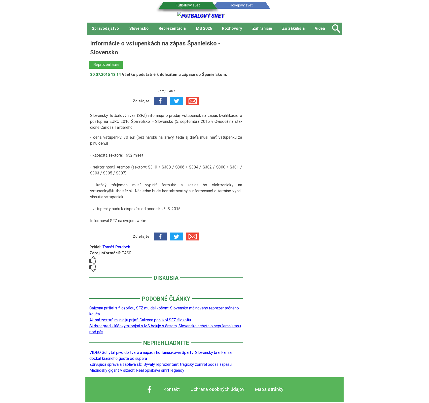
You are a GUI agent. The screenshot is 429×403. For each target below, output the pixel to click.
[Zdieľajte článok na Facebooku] (160, 101)
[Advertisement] (296, 113)
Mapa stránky (269, 389)
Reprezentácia (106, 64)
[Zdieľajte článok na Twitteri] (176, 101)
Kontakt (171, 389)
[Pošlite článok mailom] (192, 101)
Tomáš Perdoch (116, 247)
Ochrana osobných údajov (217, 389)
